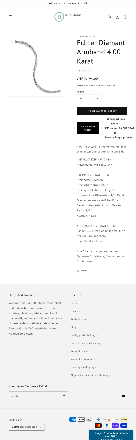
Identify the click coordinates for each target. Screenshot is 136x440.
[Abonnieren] (64, 395)
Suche (74, 303)
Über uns (76, 311)
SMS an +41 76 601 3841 (119, 128)
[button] (11, 17)
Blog (73, 327)
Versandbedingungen (83, 359)
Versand (81, 85)
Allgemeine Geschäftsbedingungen (91, 375)
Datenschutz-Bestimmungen (87, 343)
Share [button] (84, 270)
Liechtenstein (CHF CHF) (24, 426)
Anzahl (80, 91)
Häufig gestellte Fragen (84, 335)
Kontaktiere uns (80, 319)
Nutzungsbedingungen (84, 367)
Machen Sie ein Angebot (88, 128)
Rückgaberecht (79, 351)
